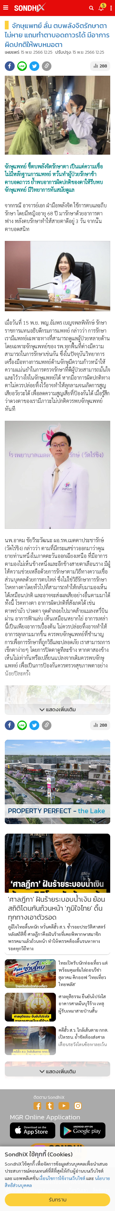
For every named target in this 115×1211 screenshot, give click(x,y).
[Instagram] (78, 1106)
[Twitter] (50, 1106)
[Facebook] (37, 1106)
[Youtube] (63, 1106)
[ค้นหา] (91, 8)
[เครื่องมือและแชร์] (112, 8)
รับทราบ (57, 1200)
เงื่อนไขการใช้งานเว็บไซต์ (62, 1178)
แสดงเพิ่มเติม (60, 709)
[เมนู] (5, 8)
